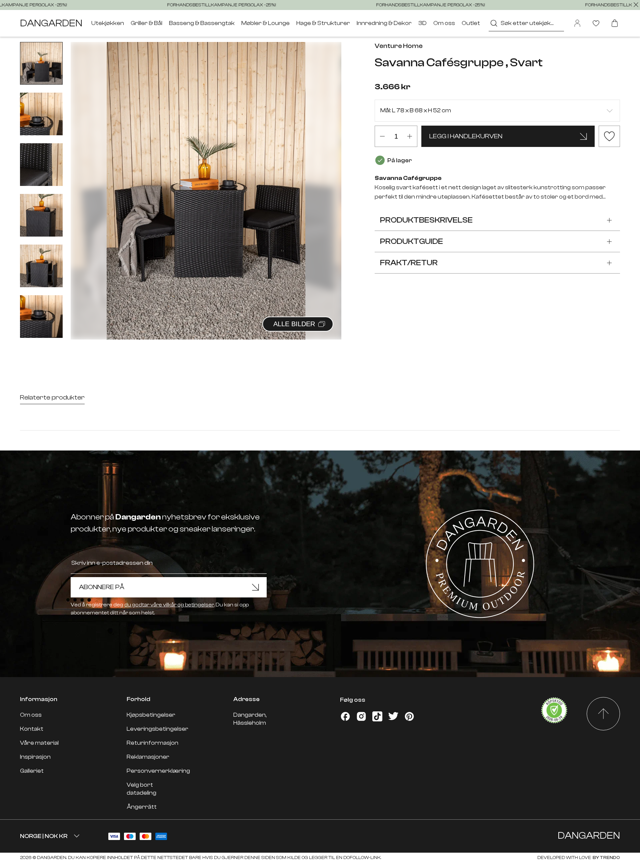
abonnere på (101, 587)
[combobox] (526, 23)
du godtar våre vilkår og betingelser (169, 605)
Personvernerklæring (158, 770)
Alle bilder (294, 324)
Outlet (471, 23)
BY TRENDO (606, 857)
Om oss (444, 23)
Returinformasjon (152, 742)
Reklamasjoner (148, 756)
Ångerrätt (142, 806)
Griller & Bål (146, 23)
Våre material (39, 742)
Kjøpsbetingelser (151, 714)
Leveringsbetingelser (157, 728)
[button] (328, 184)
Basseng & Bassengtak (202, 23)
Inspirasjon (35, 756)
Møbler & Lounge (265, 23)
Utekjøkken (107, 23)
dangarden (51, 23)
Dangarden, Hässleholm (250, 718)
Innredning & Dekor (384, 23)
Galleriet (32, 770)
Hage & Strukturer (323, 23)
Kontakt (31, 728)
